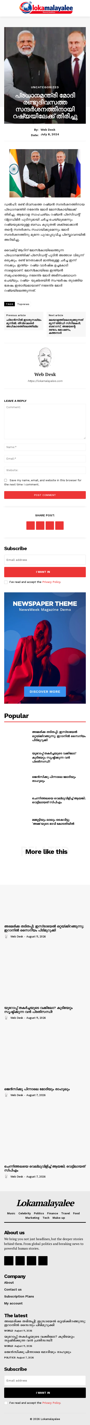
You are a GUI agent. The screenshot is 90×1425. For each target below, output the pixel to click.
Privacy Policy (51, 582)
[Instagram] (20, 1260)
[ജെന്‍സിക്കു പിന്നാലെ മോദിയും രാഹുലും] (16, 778)
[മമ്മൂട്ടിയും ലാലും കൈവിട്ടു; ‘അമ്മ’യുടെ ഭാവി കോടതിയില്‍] (16, 821)
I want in (43, 571)
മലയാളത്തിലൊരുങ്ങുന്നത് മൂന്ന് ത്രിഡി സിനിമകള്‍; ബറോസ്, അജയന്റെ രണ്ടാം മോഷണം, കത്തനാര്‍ (66, 326)
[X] (40, 525)
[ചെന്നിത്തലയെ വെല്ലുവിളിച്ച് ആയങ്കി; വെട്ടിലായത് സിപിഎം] (16, 800)
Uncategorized (45, 87)
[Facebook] (30, 525)
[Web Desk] (45, 357)
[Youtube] (43, 1260)
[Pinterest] (50, 525)
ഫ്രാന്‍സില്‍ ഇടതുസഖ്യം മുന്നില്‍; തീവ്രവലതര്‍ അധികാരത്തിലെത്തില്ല (23, 323)
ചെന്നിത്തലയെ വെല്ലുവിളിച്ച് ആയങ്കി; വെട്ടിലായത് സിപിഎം (59, 800)
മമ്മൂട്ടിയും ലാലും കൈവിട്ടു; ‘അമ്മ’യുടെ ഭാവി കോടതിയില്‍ (53, 822)
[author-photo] (7, 936)
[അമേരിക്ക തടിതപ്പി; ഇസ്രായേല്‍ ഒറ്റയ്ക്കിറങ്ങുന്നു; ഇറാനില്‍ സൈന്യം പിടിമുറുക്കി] (16, 736)
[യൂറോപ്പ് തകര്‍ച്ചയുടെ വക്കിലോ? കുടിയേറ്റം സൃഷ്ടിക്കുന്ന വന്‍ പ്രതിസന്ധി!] (16, 757)
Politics (9, 1357)
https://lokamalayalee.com (45, 381)
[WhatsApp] (59, 525)
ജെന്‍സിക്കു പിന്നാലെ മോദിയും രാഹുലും (37, 1089)
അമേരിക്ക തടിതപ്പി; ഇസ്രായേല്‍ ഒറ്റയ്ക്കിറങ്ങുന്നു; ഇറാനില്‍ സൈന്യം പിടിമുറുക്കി (59, 736)
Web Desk (48, 129)
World (8, 1330)
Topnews (23, 304)
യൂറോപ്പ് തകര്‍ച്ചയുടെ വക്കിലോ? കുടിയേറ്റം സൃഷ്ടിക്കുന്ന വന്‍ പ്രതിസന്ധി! (54, 757)
